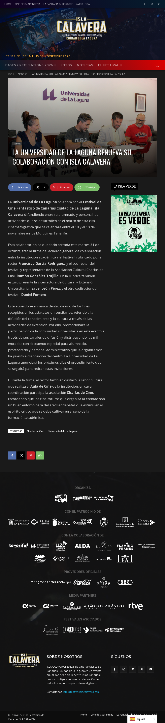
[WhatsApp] (40, 455)
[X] (158, 4)
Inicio (11, 74)
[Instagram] (151, 4)
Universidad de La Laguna (62, 431)
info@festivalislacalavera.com (81, 692)
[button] (157, 65)
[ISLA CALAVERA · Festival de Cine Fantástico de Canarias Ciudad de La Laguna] (107, 28)
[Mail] (132, 669)
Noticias (22, 74)
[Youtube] (150, 669)
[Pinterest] (31, 455)
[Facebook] (144, 4)
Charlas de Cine (35, 431)
